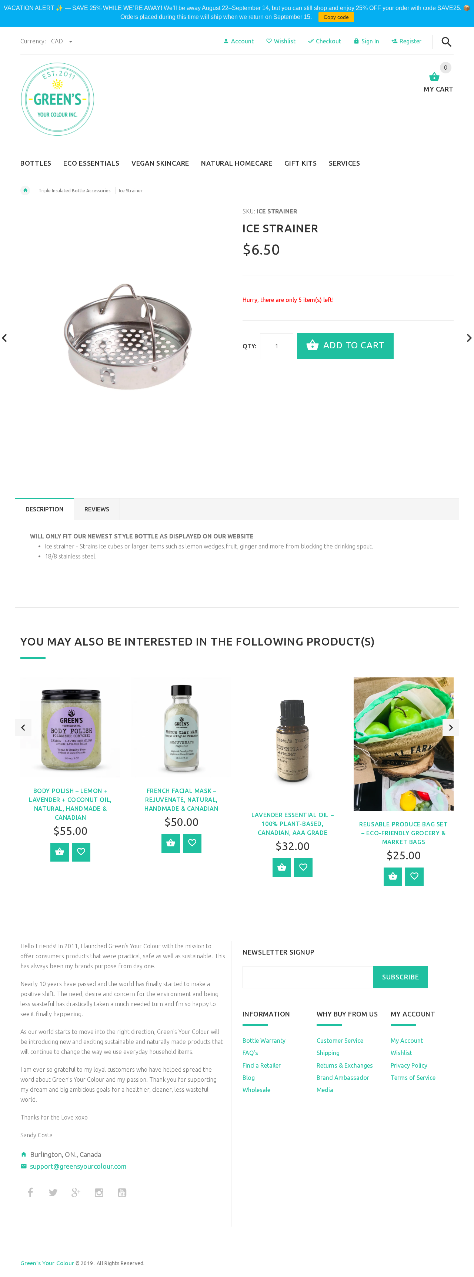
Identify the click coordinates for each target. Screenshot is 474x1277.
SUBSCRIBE (400, 977)
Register (410, 41)
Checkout (328, 41)
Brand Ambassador (343, 1077)
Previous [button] (23, 727)
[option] (70, 774)
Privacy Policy (409, 1065)
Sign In (370, 41)
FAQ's (250, 1052)
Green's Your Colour (47, 1263)
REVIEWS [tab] (96, 509)
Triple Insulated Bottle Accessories (74, 190)
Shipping (328, 1052)
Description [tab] (44, 509)
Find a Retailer (262, 1065)
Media (325, 1090)
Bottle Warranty (264, 1040)
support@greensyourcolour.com (78, 1166)
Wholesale (256, 1090)
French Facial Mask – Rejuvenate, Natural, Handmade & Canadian (181, 799)
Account (242, 41)
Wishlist (285, 41)
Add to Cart (353, 345)
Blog (249, 1077)
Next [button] (451, 727)
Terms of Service (413, 1077)
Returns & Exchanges (345, 1065)
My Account (407, 1040)
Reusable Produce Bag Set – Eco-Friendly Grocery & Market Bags (403, 833)
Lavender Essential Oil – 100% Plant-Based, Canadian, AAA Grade (292, 824)
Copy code (336, 17)
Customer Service (340, 1040)
